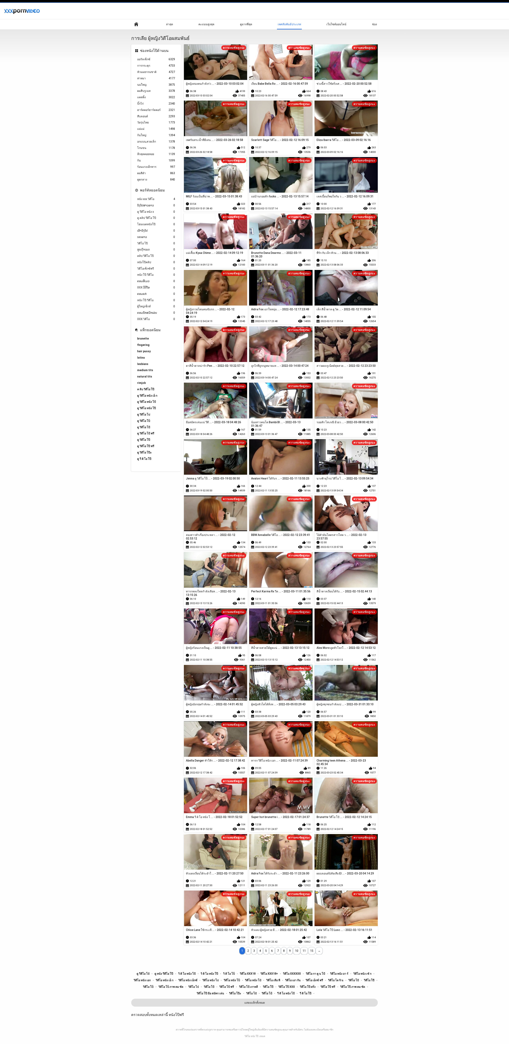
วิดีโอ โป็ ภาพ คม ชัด (170, 986)
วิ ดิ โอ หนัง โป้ (187, 973)
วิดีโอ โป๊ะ (235, 993)
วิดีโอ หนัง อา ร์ (339, 973)
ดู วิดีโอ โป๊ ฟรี (145, 446)
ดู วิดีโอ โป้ (143, 427)
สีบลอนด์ (156, 116)
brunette (143, 338)
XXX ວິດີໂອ (156, 287)
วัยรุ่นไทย (156, 122)
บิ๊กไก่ (156, 103)
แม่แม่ (156, 128)
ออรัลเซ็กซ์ (156, 59)
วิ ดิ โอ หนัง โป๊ (209, 973)
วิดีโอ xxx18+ (269, 973)
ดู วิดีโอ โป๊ (143, 439)
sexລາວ (156, 237)
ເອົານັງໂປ (156, 230)
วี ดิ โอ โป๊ (305, 993)
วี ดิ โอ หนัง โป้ (286, 993)
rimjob (141, 382)
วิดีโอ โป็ (148, 986)
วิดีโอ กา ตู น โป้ (315, 973)
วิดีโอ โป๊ (156, 243)
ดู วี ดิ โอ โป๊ (144, 458)
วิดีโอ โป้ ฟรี (226, 986)
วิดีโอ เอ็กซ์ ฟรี (314, 980)
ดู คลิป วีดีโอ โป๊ (156, 217)
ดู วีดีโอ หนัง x (156, 211)
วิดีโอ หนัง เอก (142, 980)
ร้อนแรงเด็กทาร (156, 166)
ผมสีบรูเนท (156, 90)
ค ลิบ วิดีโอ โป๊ (145, 389)
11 (304, 950)
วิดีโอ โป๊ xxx (286, 986)
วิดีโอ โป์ (267, 993)
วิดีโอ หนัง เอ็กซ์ (187, 980)
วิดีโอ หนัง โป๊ (251, 1036)
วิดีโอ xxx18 (247, 973)
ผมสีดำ (156, 173)
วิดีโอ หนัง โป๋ (253, 980)
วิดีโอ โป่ (193, 986)
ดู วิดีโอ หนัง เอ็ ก (147, 395)
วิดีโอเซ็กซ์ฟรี (156, 268)
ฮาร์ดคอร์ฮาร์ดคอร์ (156, 110)
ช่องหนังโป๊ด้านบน (154, 51)
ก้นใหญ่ (156, 135)
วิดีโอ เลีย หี (273, 980)
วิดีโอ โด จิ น (335, 980)
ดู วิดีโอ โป (143, 414)
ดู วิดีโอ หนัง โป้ (146, 401)
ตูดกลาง (156, 179)
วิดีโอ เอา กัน (293, 980)
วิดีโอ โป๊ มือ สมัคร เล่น (210, 993)
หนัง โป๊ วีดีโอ (156, 274)
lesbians (142, 364)
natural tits (144, 376)
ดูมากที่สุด (246, 24)
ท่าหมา (156, 78)
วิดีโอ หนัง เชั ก (362, 973)
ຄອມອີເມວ (156, 281)
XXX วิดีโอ (156, 319)
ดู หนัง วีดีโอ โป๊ (163, 973)
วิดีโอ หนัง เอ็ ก (164, 980)
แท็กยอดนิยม (150, 330)
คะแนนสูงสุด (206, 24)
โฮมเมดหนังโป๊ (156, 224)
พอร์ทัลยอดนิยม (152, 190)
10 (296, 950)
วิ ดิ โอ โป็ (229, 973)
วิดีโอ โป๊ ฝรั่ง (308, 986)
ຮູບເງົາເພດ (156, 249)
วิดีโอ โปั (353, 980)
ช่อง (374, 24)
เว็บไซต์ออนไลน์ (336, 24)
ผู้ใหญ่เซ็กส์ (156, 306)
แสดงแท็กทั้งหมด (254, 1002)
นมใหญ (156, 84)
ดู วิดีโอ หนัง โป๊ (146, 408)
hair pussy (144, 351)
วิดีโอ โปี (369, 980)
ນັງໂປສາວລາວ (156, 205)
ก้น (156, 160)
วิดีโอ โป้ (209, 986)
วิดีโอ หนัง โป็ (232, 980)
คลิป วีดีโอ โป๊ (156, 255)
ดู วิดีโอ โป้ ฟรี (145, 433)
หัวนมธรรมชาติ (156, 72)
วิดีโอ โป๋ (251, 993)
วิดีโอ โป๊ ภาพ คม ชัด (352, 986)
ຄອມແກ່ (156, 293)
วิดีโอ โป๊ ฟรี (328, 986)
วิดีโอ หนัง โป (210, 980)
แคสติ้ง (156, 97)
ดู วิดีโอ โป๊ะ (144, 452)
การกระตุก (156, 65)
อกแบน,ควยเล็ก (156, 141)
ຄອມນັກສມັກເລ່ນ (156, 312)
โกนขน (156, 147)
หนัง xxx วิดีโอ (156, 199)
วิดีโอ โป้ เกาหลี (248, 986)
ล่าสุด (169, 24)
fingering (143, 344)
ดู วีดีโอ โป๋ (143, 973)
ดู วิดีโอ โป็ (143, 420)
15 (311, 950)
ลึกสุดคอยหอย (156, 154)
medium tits (145, 370)
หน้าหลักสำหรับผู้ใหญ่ (136, 24)
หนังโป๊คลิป (156, 262)
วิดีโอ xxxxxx (292, 973)
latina (141, 357)
